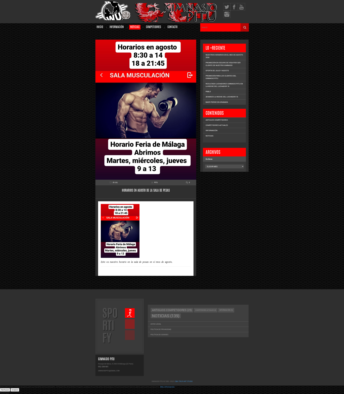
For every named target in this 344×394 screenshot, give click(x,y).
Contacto (172, 27)
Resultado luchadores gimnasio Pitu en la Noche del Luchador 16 (224, 84)
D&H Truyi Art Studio (184, 381)
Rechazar (5, 389)
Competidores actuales (217, 125)
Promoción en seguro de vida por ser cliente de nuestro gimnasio (223, 63)
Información (117, 27)
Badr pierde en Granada (217, 102)
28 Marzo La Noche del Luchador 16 (222, 96)
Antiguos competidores (217, 120)
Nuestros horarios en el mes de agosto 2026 (224, 56)
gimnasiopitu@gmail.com (109, 371)
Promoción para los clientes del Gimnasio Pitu (221, 77)
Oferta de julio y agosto (217, 70)
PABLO (208, 91)
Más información (167, 387)
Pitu (156, 182)
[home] (112, 19)
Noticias (134, 27)
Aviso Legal (155, 324)
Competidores (153, 27)
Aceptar (15, 389)
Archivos (209, 159)
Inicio (99, 27)
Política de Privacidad (160, 329)
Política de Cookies (159, 334)
